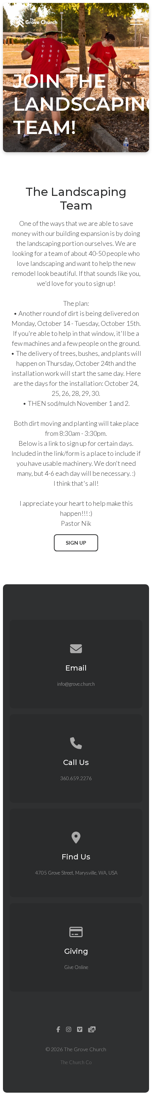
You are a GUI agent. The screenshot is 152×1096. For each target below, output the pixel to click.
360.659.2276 (76, 778)
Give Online (76, 967)
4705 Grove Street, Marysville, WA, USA (76, 873)
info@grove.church (76, 684)
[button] (136, 21)
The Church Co (76, 1062)
